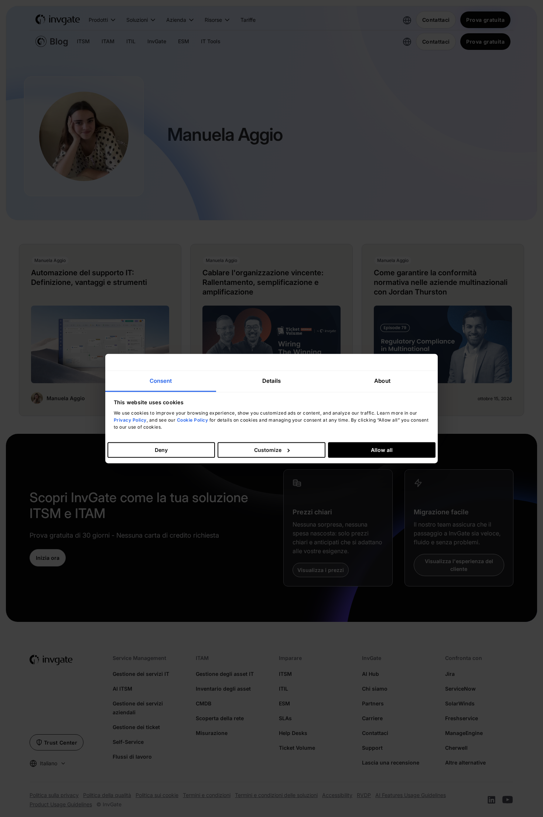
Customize (267, 450)
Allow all (382, 450)
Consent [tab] (161, 380)
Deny (161, 450)
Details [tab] (271, 380)
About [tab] (382, 380)
